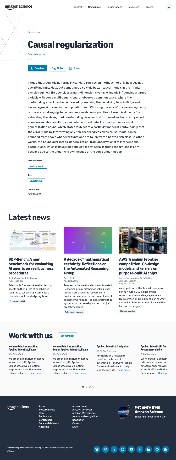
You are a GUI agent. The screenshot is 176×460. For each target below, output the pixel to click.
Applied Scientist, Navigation (113, 346)
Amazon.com (12, 447)
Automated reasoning (74, 312)
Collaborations (114, 6)
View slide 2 (86, 387)
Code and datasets (49, 423)
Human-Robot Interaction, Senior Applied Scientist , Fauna (70, 348)
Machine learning (37, 166)
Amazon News (79, 406)
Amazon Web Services (84, 413)
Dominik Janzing (38, 54)
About (42, 406)
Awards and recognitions (85, 416)
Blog (41, 413)
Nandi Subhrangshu (30, 278)
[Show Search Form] (169, 6)
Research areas (47, 409)
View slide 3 (90, 387)
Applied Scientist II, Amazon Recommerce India (156, 348)
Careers (149, 6)
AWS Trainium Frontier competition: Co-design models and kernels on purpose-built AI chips (139, 266)
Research (77, 6)
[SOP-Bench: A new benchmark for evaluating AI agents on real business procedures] (33, 240)
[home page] (18, 6)
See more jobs (67, 335)
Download (39, 68)
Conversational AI (17, 301)
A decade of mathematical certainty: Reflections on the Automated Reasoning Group (86, 266)
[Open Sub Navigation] (84, 7)
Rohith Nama (14, 278)
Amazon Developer (82, 409)
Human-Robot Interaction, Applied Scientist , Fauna (23, 348)
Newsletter (78, 420)
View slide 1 (83, 387)
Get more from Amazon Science (149, 409)
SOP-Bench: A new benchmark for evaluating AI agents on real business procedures (31, 266)
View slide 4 (93, 387)
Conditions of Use (26, 447)
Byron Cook (69, 278)
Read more (36, 373)
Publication (34, 32)
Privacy (38, 447)
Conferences (45, 420)
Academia (44, 426)
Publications (45, 416)
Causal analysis (36, 180)
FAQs (75, 426)
